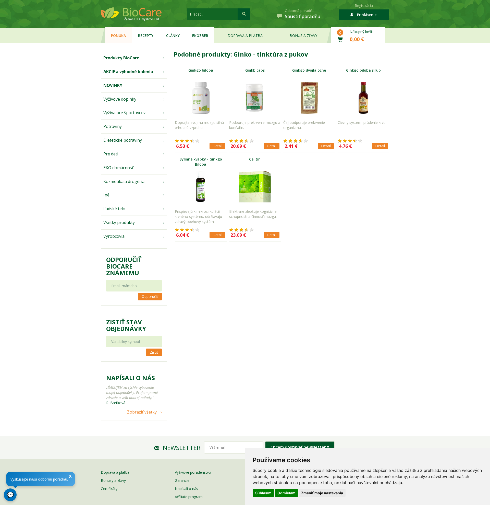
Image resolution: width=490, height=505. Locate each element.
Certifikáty (109, 488)
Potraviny (112, 126)
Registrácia (364, 5)
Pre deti (110, 154)
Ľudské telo (114, 208)
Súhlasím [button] (263, 493)
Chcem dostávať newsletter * (300, 447)
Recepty (145, 35)
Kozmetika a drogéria (123, 181)
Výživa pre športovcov (124, 112)
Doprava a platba (245, 35)
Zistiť (154, 352)
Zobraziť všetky (142, 412)
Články (173, 35)
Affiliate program (189, 496)
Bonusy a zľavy (113, 480)
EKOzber (200, 35)
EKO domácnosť (118, 167)
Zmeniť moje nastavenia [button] (322, 493)
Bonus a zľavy (303, 35)
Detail (217, 145)
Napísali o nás (186, 488)
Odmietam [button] (286, 493)
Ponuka (118, 35)
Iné (106, 195)
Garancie (182, 480)
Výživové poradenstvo (193, 472)
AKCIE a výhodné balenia (128, 71)
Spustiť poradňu (302, 16)
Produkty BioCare (121, 58)
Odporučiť (150, 296)
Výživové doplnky (119, 99)
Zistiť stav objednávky (126, 325)
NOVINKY (112, 85)
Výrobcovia (114, 236)
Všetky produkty (119, 222)
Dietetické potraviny (122, 140)
